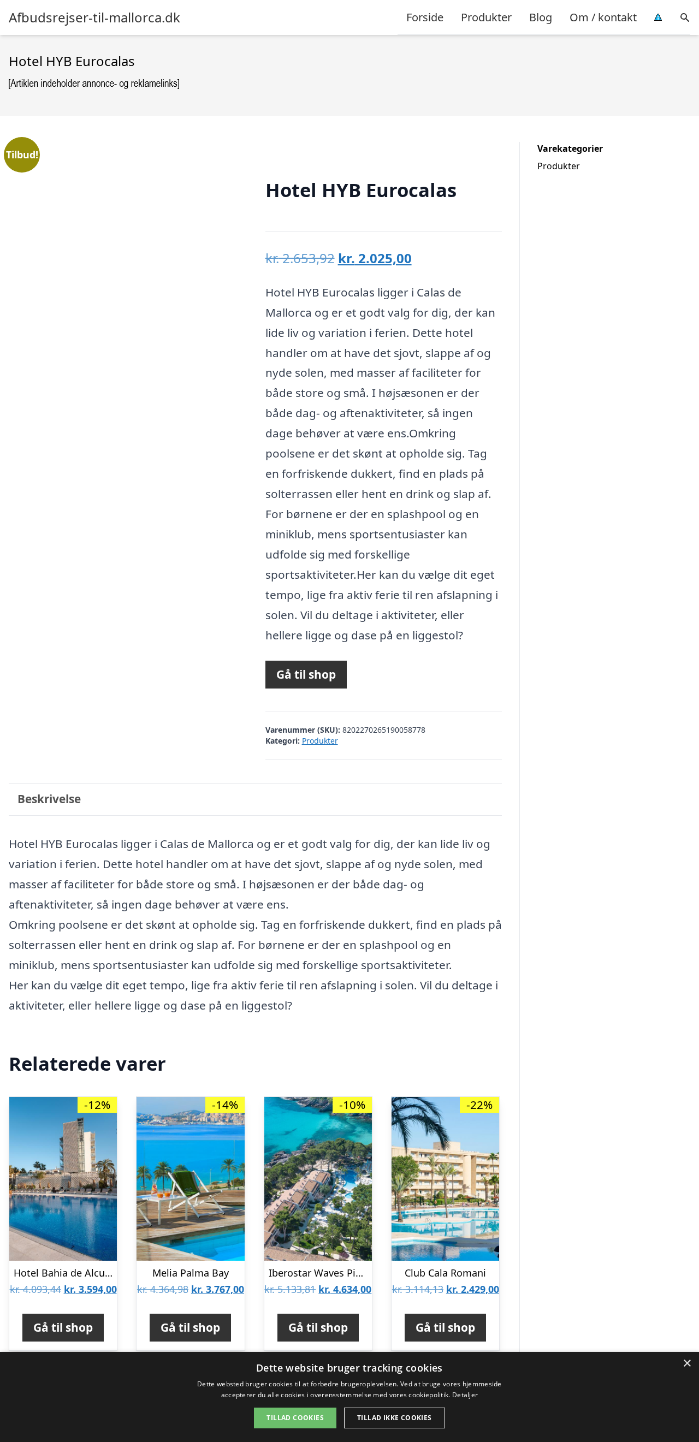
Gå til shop (306, 674)
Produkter (486, 17)
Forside (424, 17)
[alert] (349, 1397)
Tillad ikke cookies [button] (394, 1417)
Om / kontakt (603, 17)
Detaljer (465, 1394)
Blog (540, 17)
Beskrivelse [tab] (49, 798)
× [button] (687, 1364)
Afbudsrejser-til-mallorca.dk (94, 17)
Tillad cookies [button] (295, 1417)
